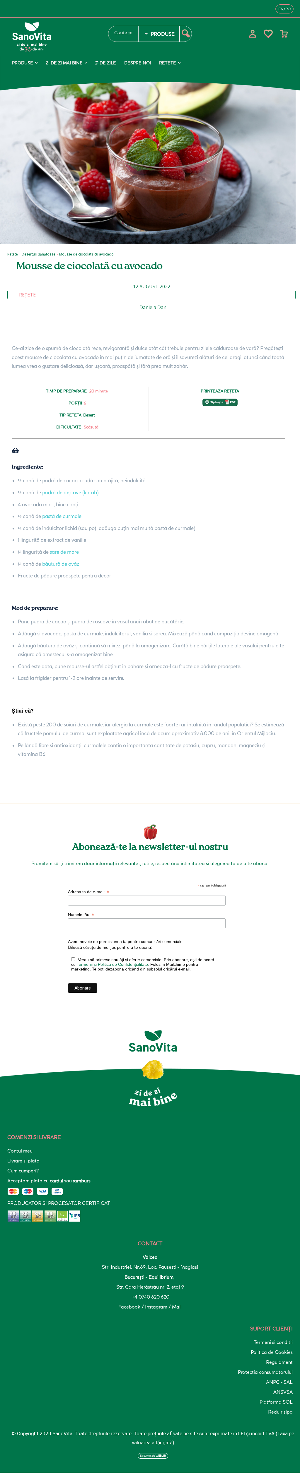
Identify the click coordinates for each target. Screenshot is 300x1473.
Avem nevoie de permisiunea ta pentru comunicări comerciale (125, 941)
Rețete (12, 254)
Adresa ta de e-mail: (88, 892)
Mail (177, 1307)
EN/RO (284, 9)
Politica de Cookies (272, 1352)
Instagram (156, 1307)
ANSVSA (283, 1392)
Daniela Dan (152, 307)
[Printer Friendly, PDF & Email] (220, 405)
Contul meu (20, 1151)
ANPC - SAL (279, 1382)
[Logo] (54, 37)
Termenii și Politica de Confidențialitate (112, 964)
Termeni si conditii (273, 1342)
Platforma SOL (276, 1402)
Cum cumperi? (23, 1171)
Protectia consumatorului (265, 1372)
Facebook (130, 1307)
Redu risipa (280, 1412)
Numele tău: (81, 915)
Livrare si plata (23, 1161)
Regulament (279, 1362)
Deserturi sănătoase (38, 254)
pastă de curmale (61, 516)
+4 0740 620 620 (150, 1297)
